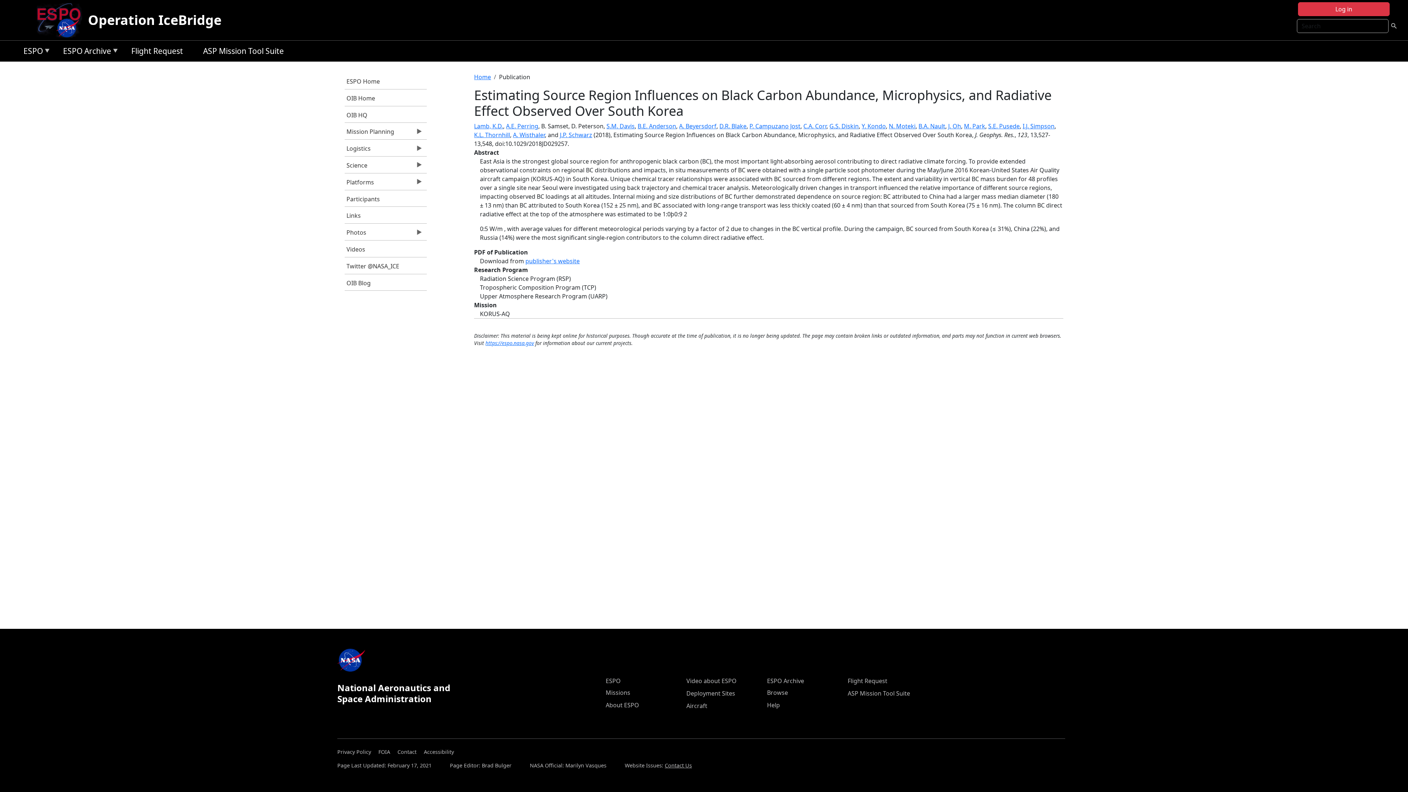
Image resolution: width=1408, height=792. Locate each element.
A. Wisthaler (529, 135)
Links (353, 216)
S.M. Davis (620, 126)
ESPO (31, 52)
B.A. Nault (931, 126)
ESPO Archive (85, 52)
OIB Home (360, 98)
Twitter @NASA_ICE (372, 266)
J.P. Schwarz (576, 135)
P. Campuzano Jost (774, 126)
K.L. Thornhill (492, 135)
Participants (363, 199)
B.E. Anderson (657, 126)
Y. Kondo (874, 126)
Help (773, 705)
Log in (1343, 9)
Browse (777, 693)
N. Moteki (902, 126)
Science (356, 167)
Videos (355, 249)
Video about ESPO (711, 681)
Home (482, 77)
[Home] (62, 20)
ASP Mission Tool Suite (243, 51)
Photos (355, 234)
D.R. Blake (733, 126)
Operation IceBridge (154, 20)
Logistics (358, 150)
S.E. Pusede (1004, 126)
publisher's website (552, 261)
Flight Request (157, 51)
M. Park (974, 126)
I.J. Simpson (1039, 126)
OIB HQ (356, 115)
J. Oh (954, 126)
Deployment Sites (710, 693)
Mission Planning (369, 133)
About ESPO (622, 705)
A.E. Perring (522, 126)
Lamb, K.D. (488, 126)
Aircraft (696, 706)
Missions (618, 693)
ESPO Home (363, 81)
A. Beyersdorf (697, 126)
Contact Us (678, 765)
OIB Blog (358, 283)
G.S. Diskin (844, 126)
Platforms (359, 184)
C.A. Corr (814, 126)
